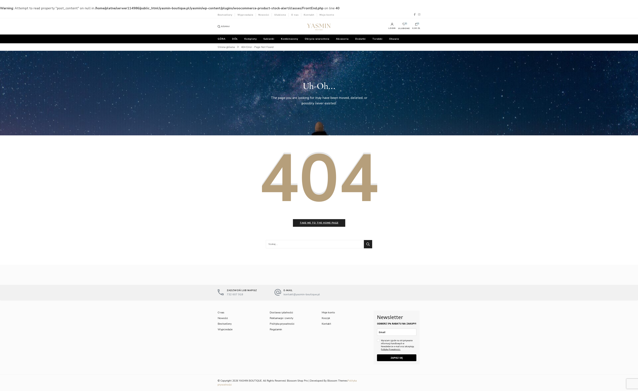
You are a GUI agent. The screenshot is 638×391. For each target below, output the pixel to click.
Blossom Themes (337, 380)
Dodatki (360, 38)
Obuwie (394, 38)
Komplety (250, 38)
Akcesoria (342, 38)
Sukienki (268, 38)
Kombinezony (289, 38)
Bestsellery (225, 14)
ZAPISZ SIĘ (397, 357)
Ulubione (280, 14)
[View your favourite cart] (404, 25)
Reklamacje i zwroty (281, 318)
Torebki (377, 38)
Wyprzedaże (245, 14)
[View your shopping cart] (416, 25)
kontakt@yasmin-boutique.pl (302, 294)
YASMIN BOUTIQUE (250, 380)
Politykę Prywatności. (391, 349)
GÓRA (221, 38)
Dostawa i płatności (281, 312)
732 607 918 (235, 294)
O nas (295, 14)
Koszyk (326, 318)
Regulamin (276, 329)
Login (392, 28)
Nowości (263, 14)
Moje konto (326, 14)
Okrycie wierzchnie (317, 38)
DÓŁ (235, 38)
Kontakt (309, 14)
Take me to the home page (319, 222)
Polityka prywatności (282, 324)
